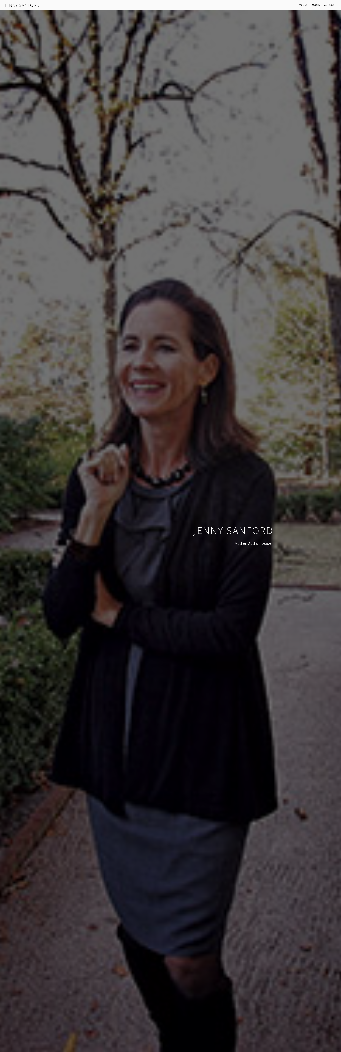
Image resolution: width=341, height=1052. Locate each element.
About (303, 5)
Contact (329, 5)
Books (315, 5)
